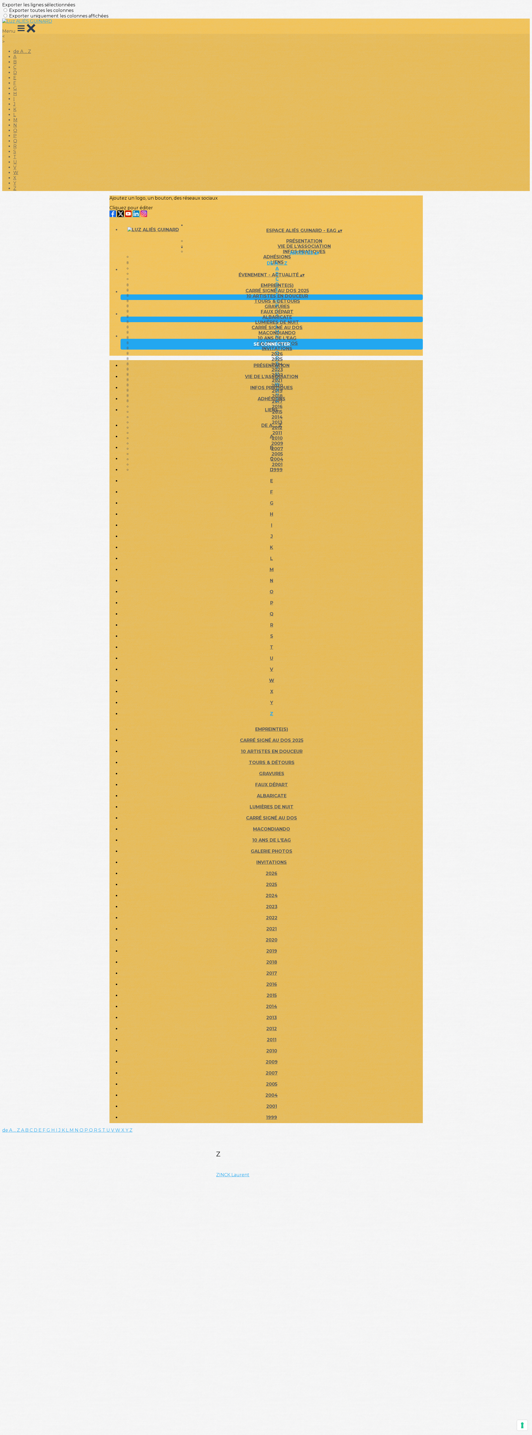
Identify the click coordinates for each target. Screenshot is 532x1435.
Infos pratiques (271, 387)
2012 (271, 1028)
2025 (277, 359)
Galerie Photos (271, 851)
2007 (272, 1073)
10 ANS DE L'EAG (277, 338)
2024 (272, 895)
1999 (271, 1117)
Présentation (304, 241)
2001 (271, 1106)
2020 (271, 940)
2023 (271, 906)
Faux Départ (277, 311)
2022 (271, 917)
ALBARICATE (277, 317)
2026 (277, 354)
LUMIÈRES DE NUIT (277, 322)
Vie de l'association (271, 376)
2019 (271, 951)
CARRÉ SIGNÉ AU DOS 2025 (277, 290)
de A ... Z (22, 51)
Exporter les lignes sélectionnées (38, 4)
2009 (272, 1062)
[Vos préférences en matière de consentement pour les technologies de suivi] (522, 1425)
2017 (271, 973)
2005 (271, 1084)
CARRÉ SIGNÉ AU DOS (277, 327)
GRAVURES (277, 306)
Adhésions (277, 256)
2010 (271, 1051)
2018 (271, 962)
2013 (271, 1017)
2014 (277, 417)
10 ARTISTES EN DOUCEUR (277, 296)
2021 (271, 929)
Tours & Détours (277, 301)
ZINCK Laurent (232, 1174)
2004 (271, 1095)
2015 (272, 995)
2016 (271, 984)
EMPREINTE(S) (277, 285)
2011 (272, 1039)
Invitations (277, 348)
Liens (271, 410)
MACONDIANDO (277, 332)
